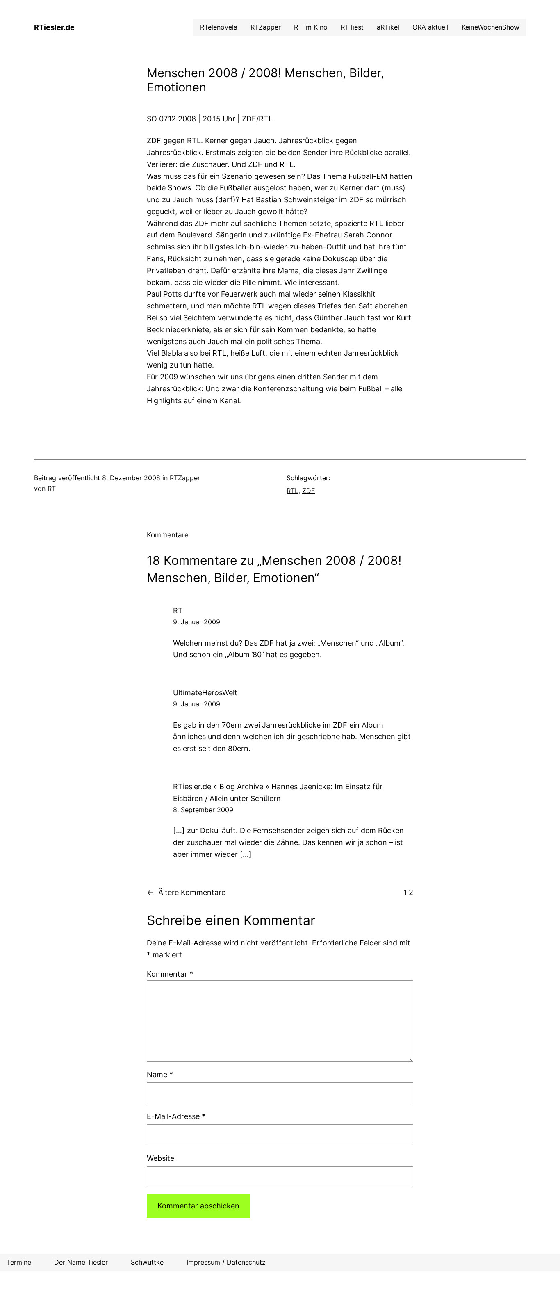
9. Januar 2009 (196, 622)
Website (160, 1158)
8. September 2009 (203, 810)
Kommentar (170, 974)
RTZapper (185, 478)
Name (160, 1074)
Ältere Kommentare (186, 892)
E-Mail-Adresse (176, 1116)
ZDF (308, 490)
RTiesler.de (54, 27)
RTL (292, 490)
